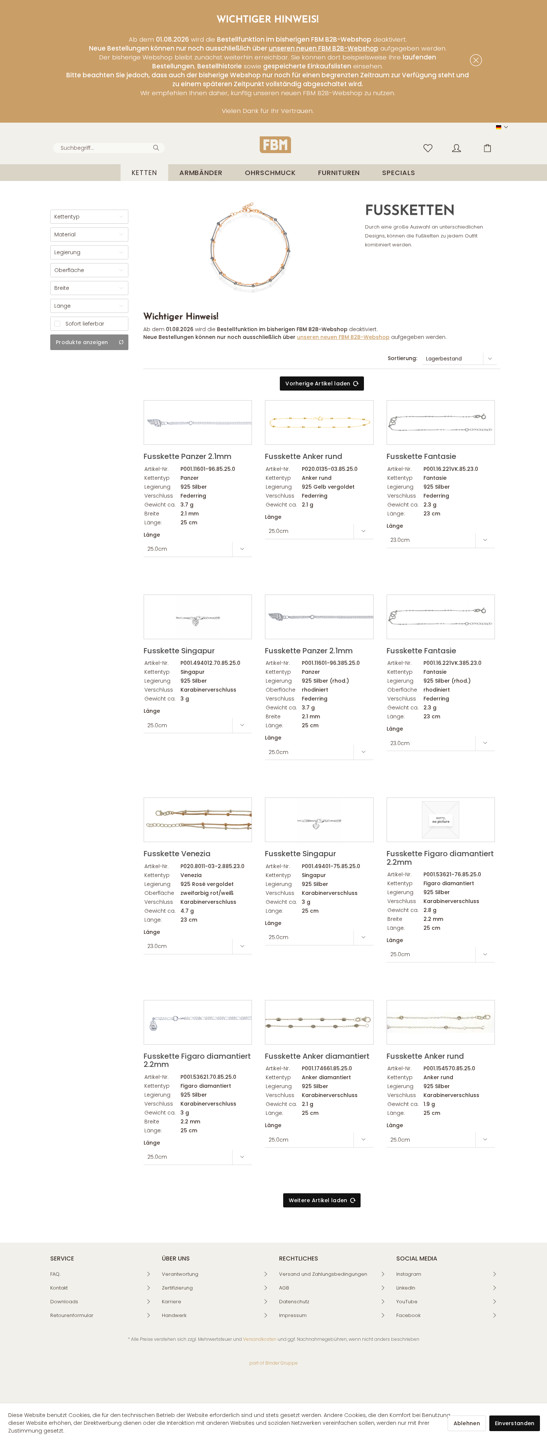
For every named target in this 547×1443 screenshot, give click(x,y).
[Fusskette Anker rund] (319, 422)
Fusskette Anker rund (303, 455)
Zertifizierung (177, 1287)
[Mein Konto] (464, 147)
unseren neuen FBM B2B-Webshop (323, 48)
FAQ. (55, 1274)
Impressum (293, 1315)
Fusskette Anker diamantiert (317, 1055)
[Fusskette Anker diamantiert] (319, 1022)
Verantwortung (180, 1274)
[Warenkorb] (493, 147)
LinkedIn (405, 1287)
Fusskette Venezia (177, 853)
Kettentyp (67, 216)
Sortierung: (402, 358)
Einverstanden (515, 1423)
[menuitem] (109, 148)
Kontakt (59, 1287)
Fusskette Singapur (179, 650)
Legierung (67, 252)
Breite (61, 288)
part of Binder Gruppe (273, 1363)
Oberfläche (69, 270)
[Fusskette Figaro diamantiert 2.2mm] (441, 819)
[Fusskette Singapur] (198, 617)
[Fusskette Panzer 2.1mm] (198, 422)
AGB (284, 1287)
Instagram (408, 1274)
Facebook (408, 1315)
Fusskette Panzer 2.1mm (187, 455)
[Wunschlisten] (429, 147)
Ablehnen (467, 1423)
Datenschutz (294, 1301)
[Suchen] (157, 147)
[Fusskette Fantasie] (441, 422)
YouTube (407, 1301)
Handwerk (174, 1315)
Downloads (64, 1301)
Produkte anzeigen (82, 342)
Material (65, 234)
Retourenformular (71, 1315)
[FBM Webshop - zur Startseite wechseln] (275, 144)
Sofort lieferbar (84, 323)
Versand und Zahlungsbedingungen (323, 1274)
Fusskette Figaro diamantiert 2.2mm (440, 857)
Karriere (171, 1301)
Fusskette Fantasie (421, 455)
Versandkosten (259, 1339)
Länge (62, 306)
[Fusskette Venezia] (198, 819)
